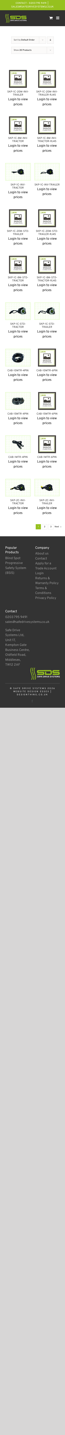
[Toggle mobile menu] (58, 18)
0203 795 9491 (16, 617)
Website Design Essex (31, 691)
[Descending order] (50, 40)
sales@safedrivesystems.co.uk (32, 6)
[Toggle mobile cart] (51, 18)
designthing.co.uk (32, 694)
